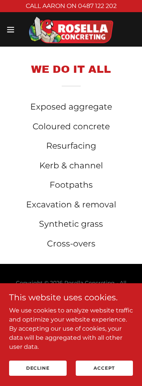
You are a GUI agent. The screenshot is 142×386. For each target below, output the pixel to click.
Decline (38, 368)
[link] (70, 29)
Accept (104, 368)
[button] (13, 29)
